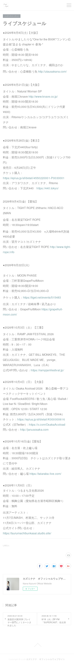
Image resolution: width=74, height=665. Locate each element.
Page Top (37, 645)
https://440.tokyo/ (47, 188)
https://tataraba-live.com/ (45, 474)
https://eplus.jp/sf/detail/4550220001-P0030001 (33, 178)
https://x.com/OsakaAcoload (47, 424)
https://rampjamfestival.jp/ (47, 370)
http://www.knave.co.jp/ (43, 96)
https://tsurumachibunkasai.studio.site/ (27, 533)
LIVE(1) (6, 545)
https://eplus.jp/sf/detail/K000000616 (41, 419)
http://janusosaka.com (34, 429)
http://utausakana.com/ (52, 71)
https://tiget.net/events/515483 (42, 297)
